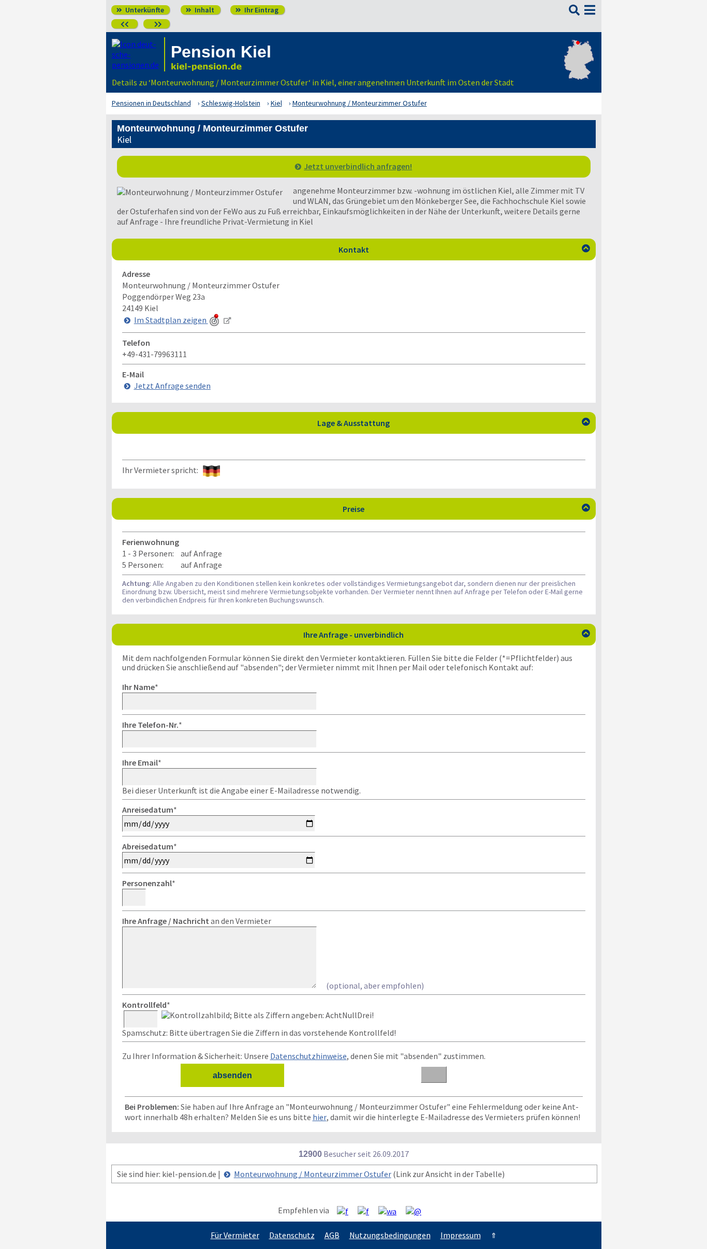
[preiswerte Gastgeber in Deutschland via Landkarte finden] (579, 70)
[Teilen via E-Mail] (417, 1210)
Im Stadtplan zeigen (171, 320)
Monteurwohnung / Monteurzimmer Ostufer (312, 1174)
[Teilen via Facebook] (346, 1210)
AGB (332, 1235)
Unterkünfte (140, 9)
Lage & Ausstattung (453, 423)
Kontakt (464, 249)
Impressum (460, 1235)
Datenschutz (292, 1235)
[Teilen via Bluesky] (367, 1210)
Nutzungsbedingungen (390, 1235)
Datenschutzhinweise (308, 1056)
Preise (466, 509)
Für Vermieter (235, 1235)
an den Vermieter (196, 921)
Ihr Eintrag (256, 9)
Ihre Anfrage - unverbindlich (446, 634)
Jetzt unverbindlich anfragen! (358, 166)
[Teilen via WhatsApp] (391, 1210)
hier (320, 1117)
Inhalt (200, 9)
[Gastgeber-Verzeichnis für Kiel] (138, 54)
